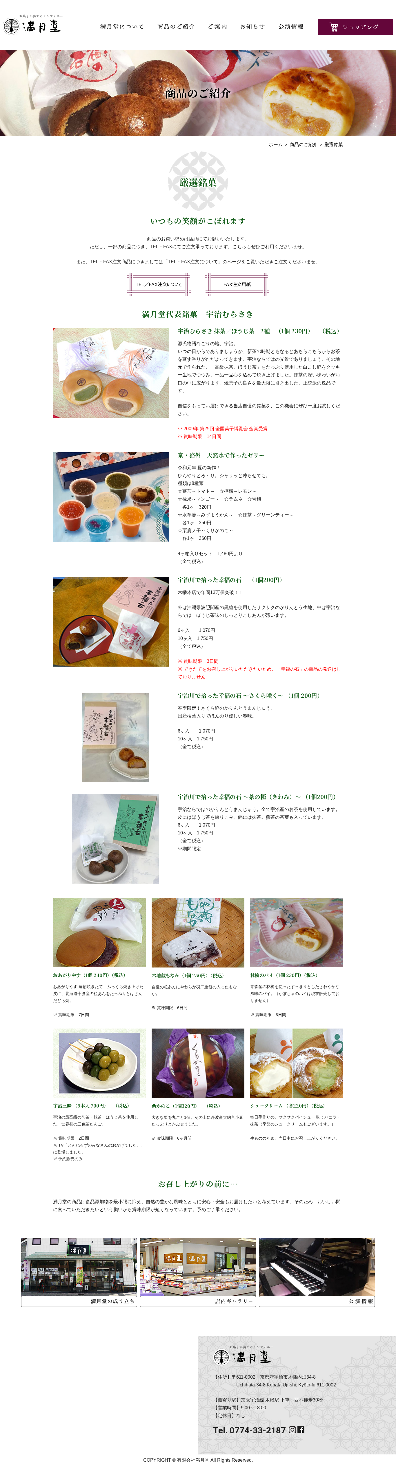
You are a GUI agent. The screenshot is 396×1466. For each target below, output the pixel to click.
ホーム (276, 144)
